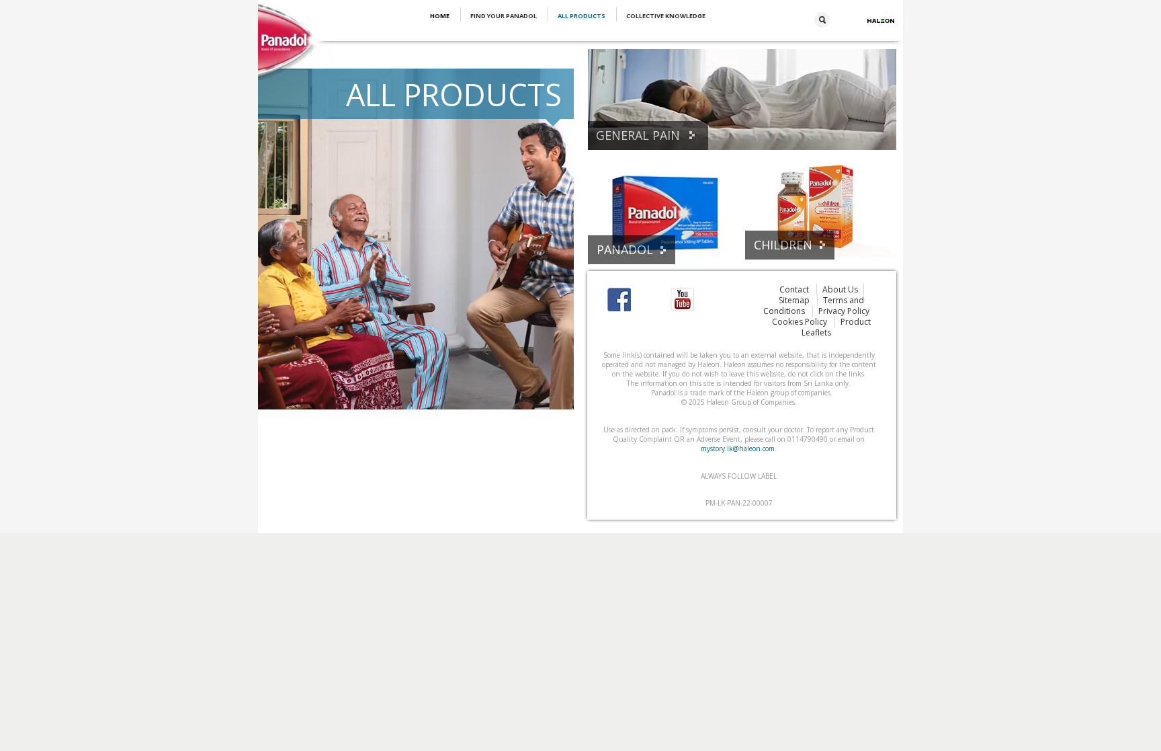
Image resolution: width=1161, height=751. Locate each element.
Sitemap (795, 300)
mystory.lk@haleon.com (738, 448)
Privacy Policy (843, 311)
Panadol (625, 249)
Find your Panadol (504, 15)
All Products (582, 15)
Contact (795, 289)
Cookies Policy (800, 321)
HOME (440, 15)
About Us (840, 289)
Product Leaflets (836, 327)
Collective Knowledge (665, 15)
